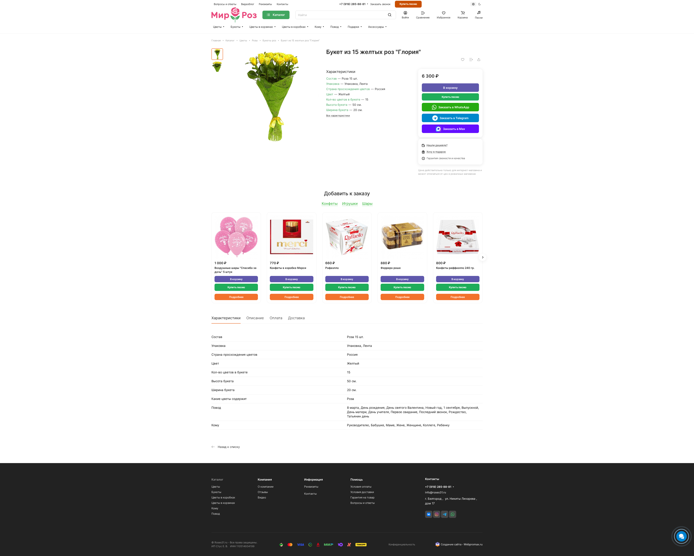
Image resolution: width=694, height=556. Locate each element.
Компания (265, 479)
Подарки (353, 27)
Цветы (217, 27)
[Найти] (389, 15)
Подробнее (236, 296)
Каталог (217, 479)
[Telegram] (444, 514)
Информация (313, 479)
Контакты (310, 493)
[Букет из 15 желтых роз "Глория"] (272, 95)
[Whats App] (452, 514)
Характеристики (226, 318)
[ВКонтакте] (428, 514)
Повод (334, 27)
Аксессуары (376, 27)
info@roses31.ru (435, 492)
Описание (255, 318)
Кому (318, 27)
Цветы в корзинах (261, 27)
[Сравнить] (471, 59)
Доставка (296, 318)
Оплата (276, 318)
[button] (482, 257)
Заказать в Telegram (454, 118)
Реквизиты (311, 486)
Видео (262, 497)
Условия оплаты (360, 486)
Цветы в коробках (294, 27)
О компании (265, 486)
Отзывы (263, 492)
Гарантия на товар (362, 497)
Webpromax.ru (473, 544)
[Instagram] (436, 514)
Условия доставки (362, 492)
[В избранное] (462, 59)
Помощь (356, 479)
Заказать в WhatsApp (453, 107)
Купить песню (408, 3)
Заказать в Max (454, 129)
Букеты (235, 27)
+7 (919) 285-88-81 (352, 4)
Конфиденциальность (402, 544)
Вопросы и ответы (362, 503)
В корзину (450, 88)
